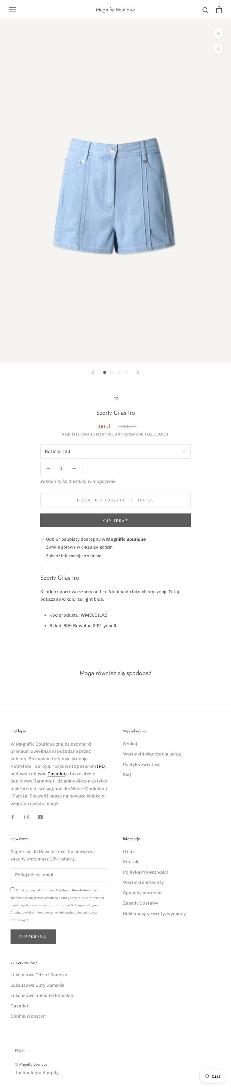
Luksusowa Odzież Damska (39, 974)
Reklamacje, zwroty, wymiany (154, 913)
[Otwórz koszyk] (219, 9)
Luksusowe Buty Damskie (38, 985)
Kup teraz (115, 521)
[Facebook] (13, 817)
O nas (129, 851)
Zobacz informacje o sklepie (73, 555)
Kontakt (131, 861)
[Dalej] (138, 372)
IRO (115, 399)
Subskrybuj (33, 937)
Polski (20, 1050)
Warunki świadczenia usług (152, 754)
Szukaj (130, 743)
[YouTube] (40, 817)
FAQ (127, 774)
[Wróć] (93, 372)
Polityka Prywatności (145, 872)
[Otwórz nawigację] (12, 9)
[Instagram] (26, 817)
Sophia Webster (28, 1016)
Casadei (56, 773)
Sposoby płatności (142, 893)
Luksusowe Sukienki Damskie (42, 995)
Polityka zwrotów (141, 764)
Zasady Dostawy (140, 903)
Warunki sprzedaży (143, 882)
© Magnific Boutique (31, 1064)
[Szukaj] (205, 10)
